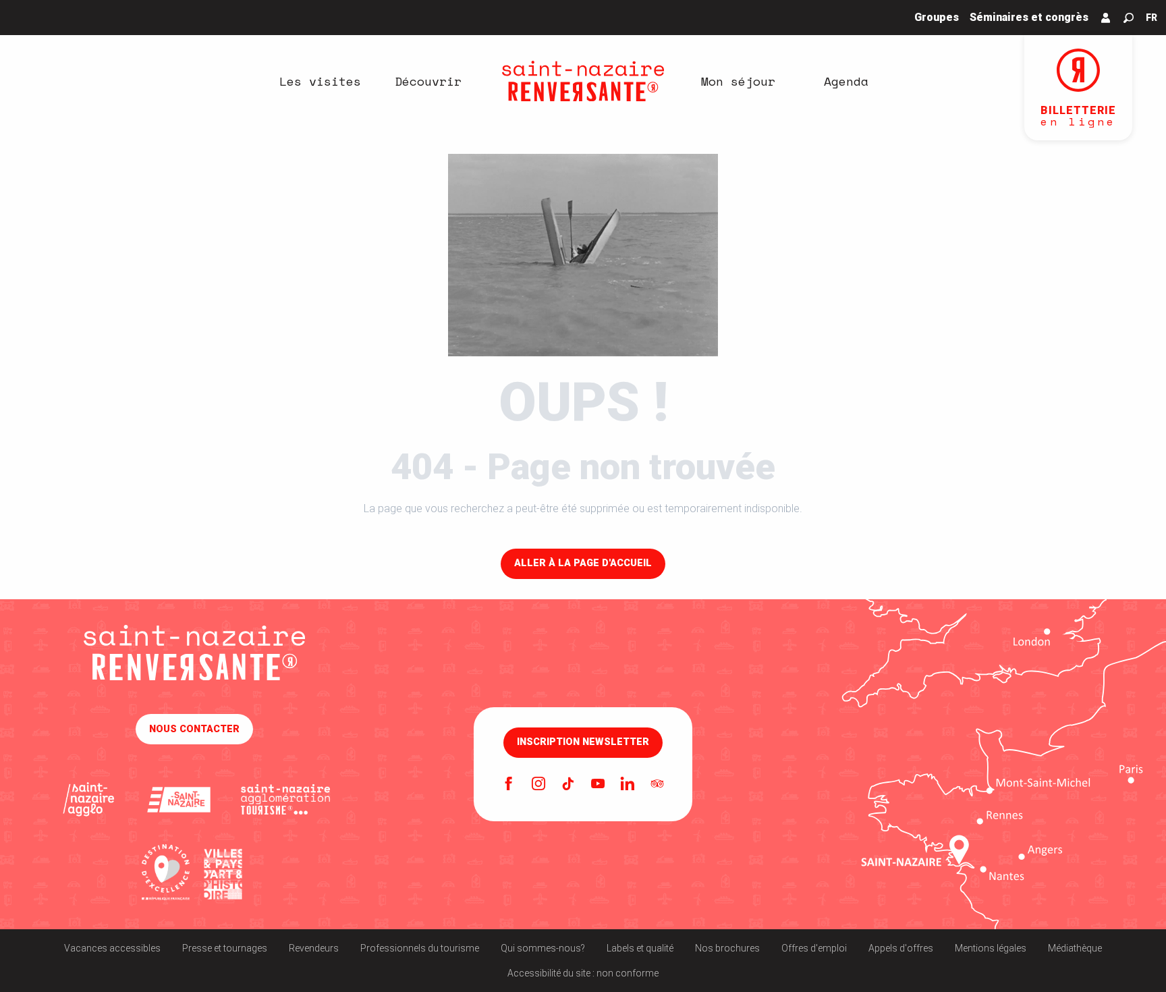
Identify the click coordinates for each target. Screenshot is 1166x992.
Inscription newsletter (583, 742)
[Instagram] (538, 785)
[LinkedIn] (627, 785)
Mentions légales (990, 948)
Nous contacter (194, 729)
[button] (1128, 17)
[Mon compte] (1106, 17)
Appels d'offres (900, 948)
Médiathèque (1075, 948)
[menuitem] (320, 81)
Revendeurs (314, 948)
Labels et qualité (640, 948)
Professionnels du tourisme (419, 948)
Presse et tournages (224, 948)
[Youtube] (598, 785)
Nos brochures (727, 948)
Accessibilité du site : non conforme (583, 973)
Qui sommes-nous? (543, 948)
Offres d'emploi (814, 948)
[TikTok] (568, 785)
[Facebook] (509, 785)
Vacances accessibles (112, 948)
